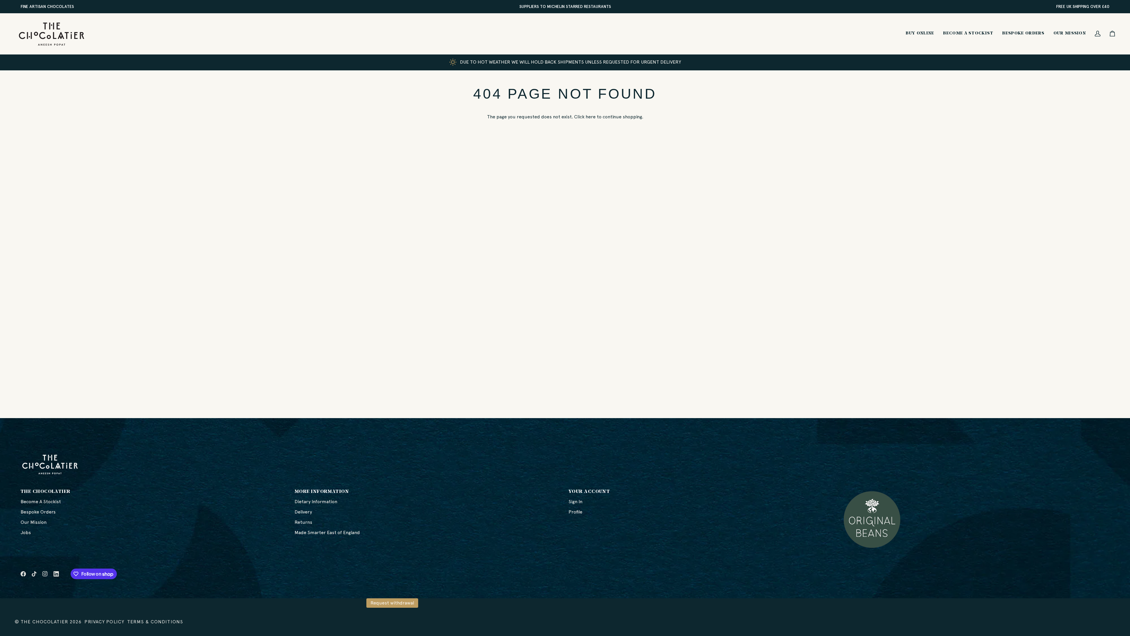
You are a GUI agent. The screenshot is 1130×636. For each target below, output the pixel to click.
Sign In (575, 501)
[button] (920, 33)
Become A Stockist (41, 501)
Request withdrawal (392, 603)
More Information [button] (322, 491)
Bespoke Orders (38, 512)
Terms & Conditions (155, 622)
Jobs (26, 532)
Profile (575, 512)
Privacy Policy (104, 622)
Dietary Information (316, 501)
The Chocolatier (44, 622)
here (591, 117)
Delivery (303, 512)
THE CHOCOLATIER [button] (46, 491)
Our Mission (33, 522)
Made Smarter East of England (327, 532)
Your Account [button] (589, 491)
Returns (303, 522)
